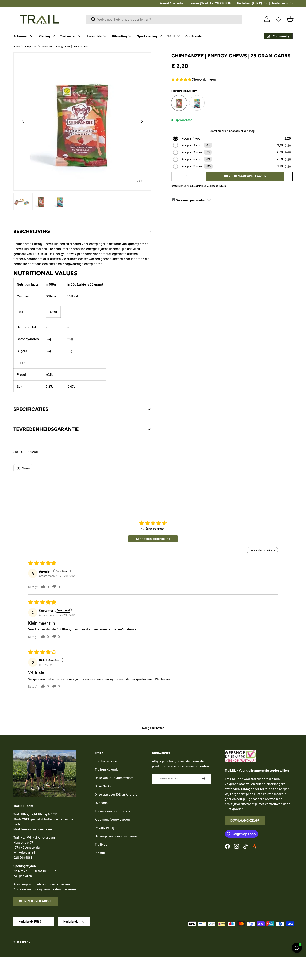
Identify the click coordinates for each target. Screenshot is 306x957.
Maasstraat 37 (23, 842)
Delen (26, 468)
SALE (171, 36)
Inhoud (100, 853)
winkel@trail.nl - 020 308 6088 (211, 3)
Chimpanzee (30, 46)
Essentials (94, 36)
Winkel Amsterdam (172, 3)
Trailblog (101, 844)
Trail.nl (25, 941)
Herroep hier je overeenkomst (117, 836)
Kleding (44, 36)
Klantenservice (106, 761)
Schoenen (21, 36)
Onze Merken (104, 786)
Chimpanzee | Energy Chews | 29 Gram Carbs (64, 46)
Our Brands (193, 36)
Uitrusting (119, 36)
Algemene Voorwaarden (112, 819)
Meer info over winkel (35, 901)
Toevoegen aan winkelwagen (245, 176)
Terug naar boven (153, 728)
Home (16, 46)
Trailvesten (68, 36)
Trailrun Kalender (107, 769)
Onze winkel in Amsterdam (114, 778)
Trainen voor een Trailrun (113, 811)
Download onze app (244, 820)
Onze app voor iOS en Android (116, 794)
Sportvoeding (147, 36)
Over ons (101, 803)
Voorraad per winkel (190, 200)
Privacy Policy (105, 828)
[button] (290, 19)
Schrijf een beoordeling (153, 538)
